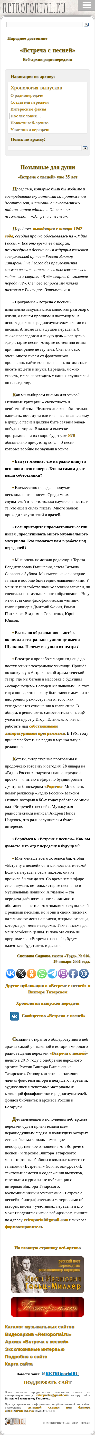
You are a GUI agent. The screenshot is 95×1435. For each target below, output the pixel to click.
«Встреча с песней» (68, 1053)
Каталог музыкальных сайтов (39, 1326)
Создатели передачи (29, 102)
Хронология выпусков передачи (47, 1003)
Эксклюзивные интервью (34, 1349)
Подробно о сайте (26, 1356)
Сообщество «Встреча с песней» (52, 1015)
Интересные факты (28, 109)
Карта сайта (19, 1363)
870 (71, 435)
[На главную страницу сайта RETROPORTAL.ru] (35, 9)
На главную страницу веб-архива (47, 1247)
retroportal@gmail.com (46, 1219)
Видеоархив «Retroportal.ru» (38, 1334)
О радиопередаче (26, 95)
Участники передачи (29, 129)
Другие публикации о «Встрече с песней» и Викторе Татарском (47, 988)
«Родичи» (53, 786)
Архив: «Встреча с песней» (36, 1341)
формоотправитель (24, 1226)
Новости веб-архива (29, 122)
